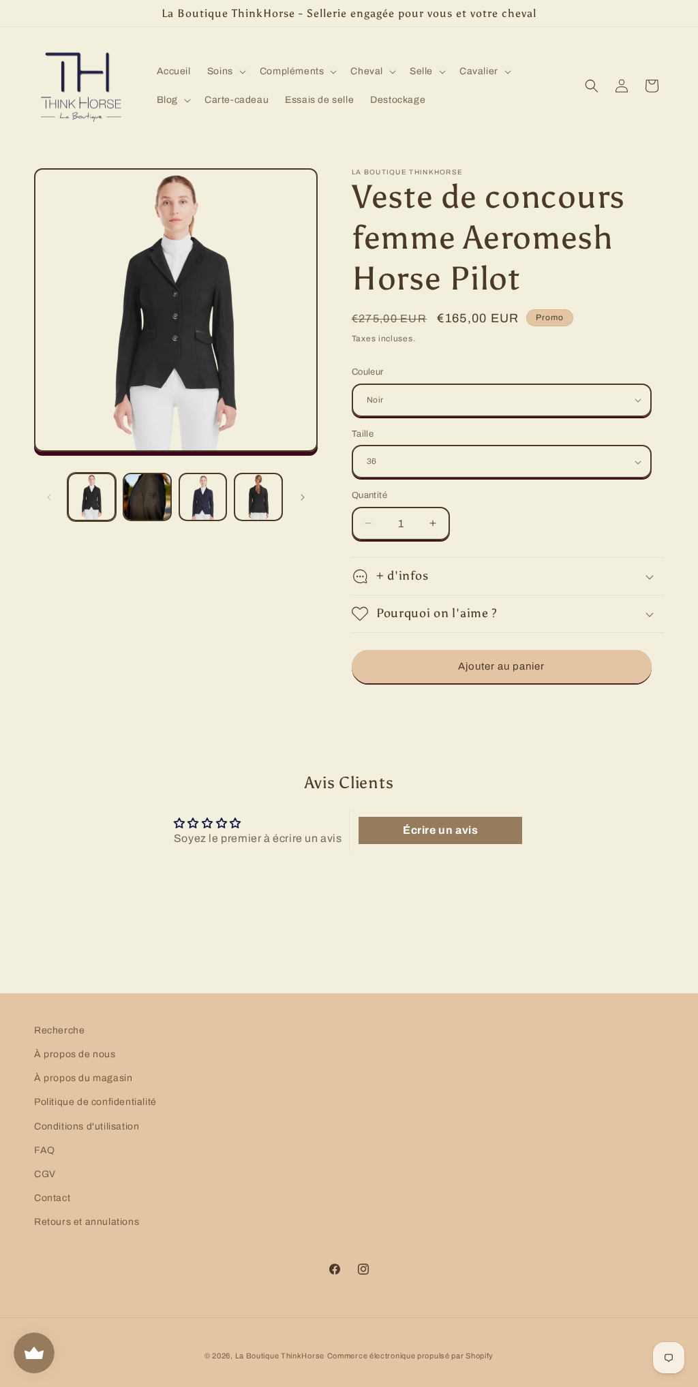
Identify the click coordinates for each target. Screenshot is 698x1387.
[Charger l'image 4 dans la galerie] (258, 497)
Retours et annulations (86, 1222)
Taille (363, 434)
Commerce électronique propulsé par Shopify (410, 1356)
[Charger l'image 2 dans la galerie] (147, 497)
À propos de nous (75, 1054)
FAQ (44, 1150)
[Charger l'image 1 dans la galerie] (91, 497)
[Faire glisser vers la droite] (303, 497)
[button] (225, 71)
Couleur (368, 372)
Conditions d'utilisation (86, 1126)
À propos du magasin (83, 1078)
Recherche (59, 1030)
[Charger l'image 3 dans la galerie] (203, 497)
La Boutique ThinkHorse (279, 1356)
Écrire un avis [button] (440, 830)
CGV (45, 1174)
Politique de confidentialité (95, 1102)
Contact (52, 1198)
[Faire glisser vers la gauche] (49, 497)
